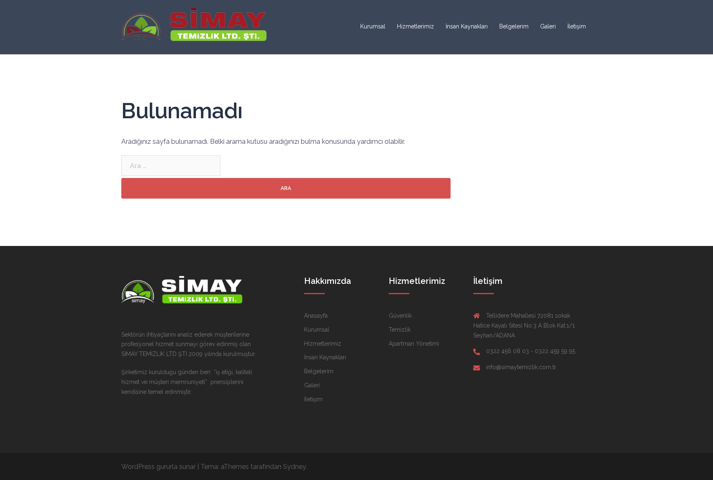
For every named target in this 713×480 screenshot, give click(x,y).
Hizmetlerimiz (415, 26)
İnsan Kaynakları (467, 26)
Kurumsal (372, 26)
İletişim (576, 26)
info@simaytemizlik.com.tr (521, 367)
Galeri (548, 26)
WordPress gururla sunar (158, 467)
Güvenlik (400, 315)
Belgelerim (514, 26)
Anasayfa (316, 315)
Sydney (294, 467)
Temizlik (400, 329)
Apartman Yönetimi (414, 343)
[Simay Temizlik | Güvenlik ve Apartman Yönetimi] (195, 26)
